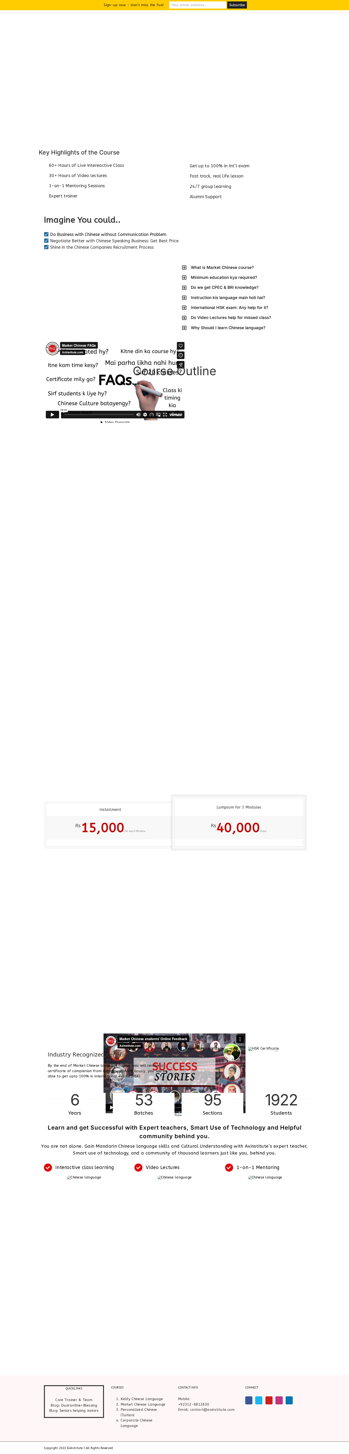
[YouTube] (269, 1400)
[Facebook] (248, 1400)
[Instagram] (279, 1400)
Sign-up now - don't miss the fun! (134, 5)
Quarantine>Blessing (79, 1405)
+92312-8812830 (193, 1404)
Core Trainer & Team (73, 1400)
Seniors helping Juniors (79, 1410)
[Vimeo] (258, 1400)
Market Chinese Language (143, 1404)
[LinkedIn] (289, 1400)
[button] (243, 267)
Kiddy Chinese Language (142, 1399)
